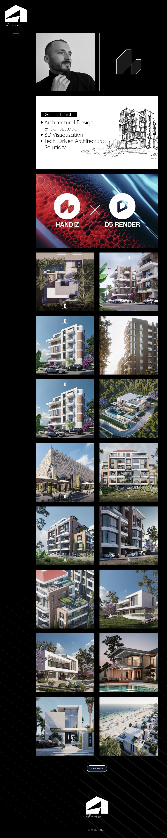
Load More (97, 768)
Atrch (102, 830)
